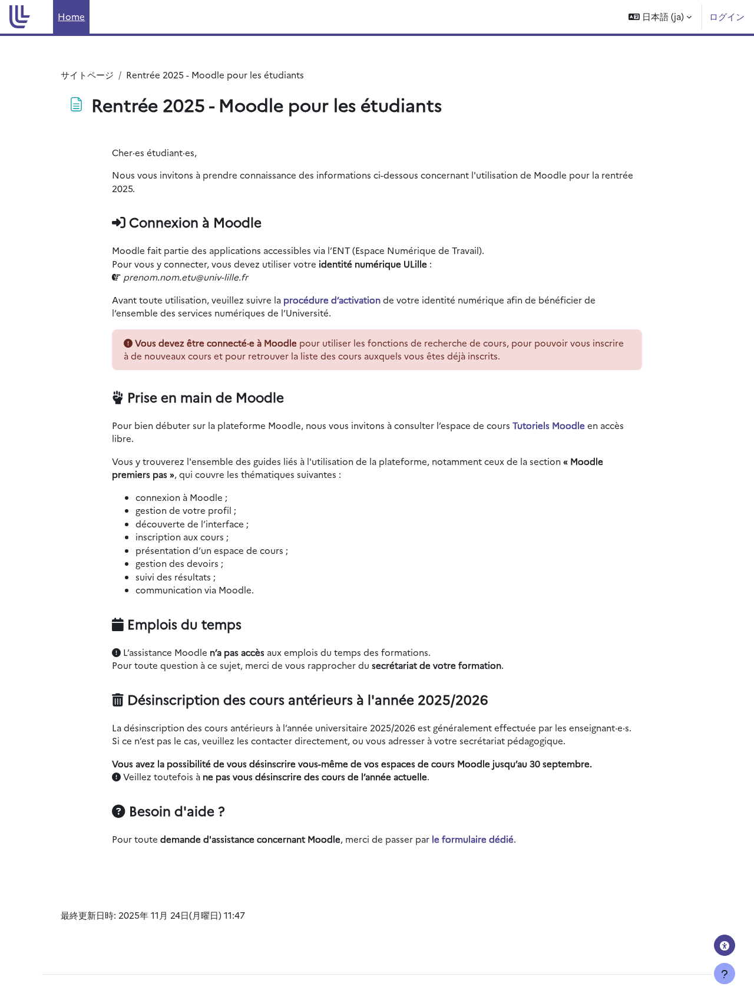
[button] (660, 17)
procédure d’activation (332, 299)
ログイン (727, 16)
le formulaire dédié (473, 839)
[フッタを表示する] (724, 973)
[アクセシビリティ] (724, 945)
